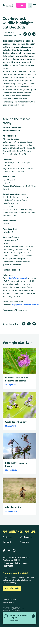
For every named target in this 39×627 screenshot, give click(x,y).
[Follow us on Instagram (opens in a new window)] (14, 550)
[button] (25, 34)
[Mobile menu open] (34, 6)
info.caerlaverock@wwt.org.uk (15, 563)
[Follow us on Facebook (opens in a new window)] (4, 550)
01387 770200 (8, 566)
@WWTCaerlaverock (18, 278)
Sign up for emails (12, 588)
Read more (14, 621)
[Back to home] (32, 609)
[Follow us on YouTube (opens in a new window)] (9, 550)
